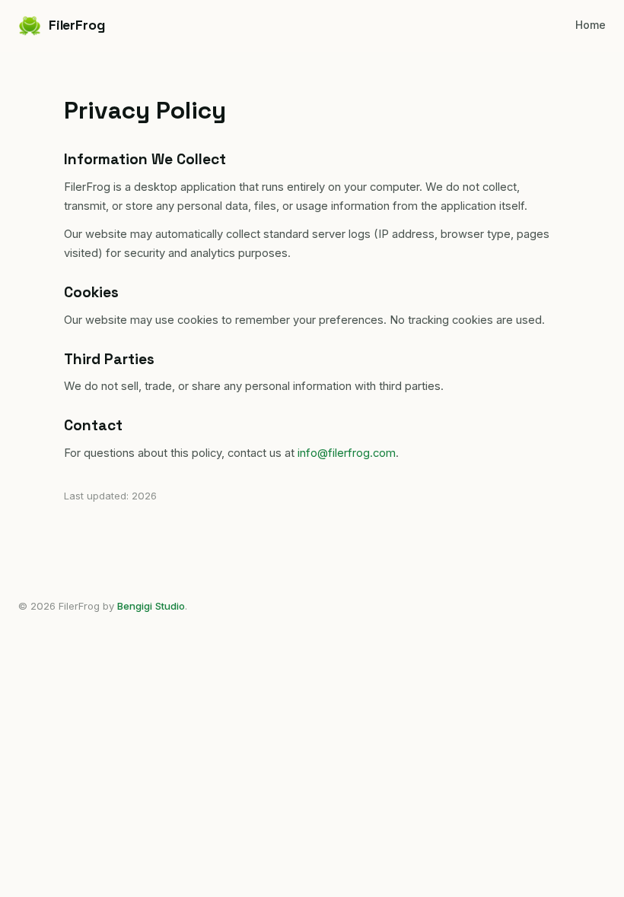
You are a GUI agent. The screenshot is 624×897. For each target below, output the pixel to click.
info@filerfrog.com (347, 453)
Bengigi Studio (151, 606)
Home (590, 24)
